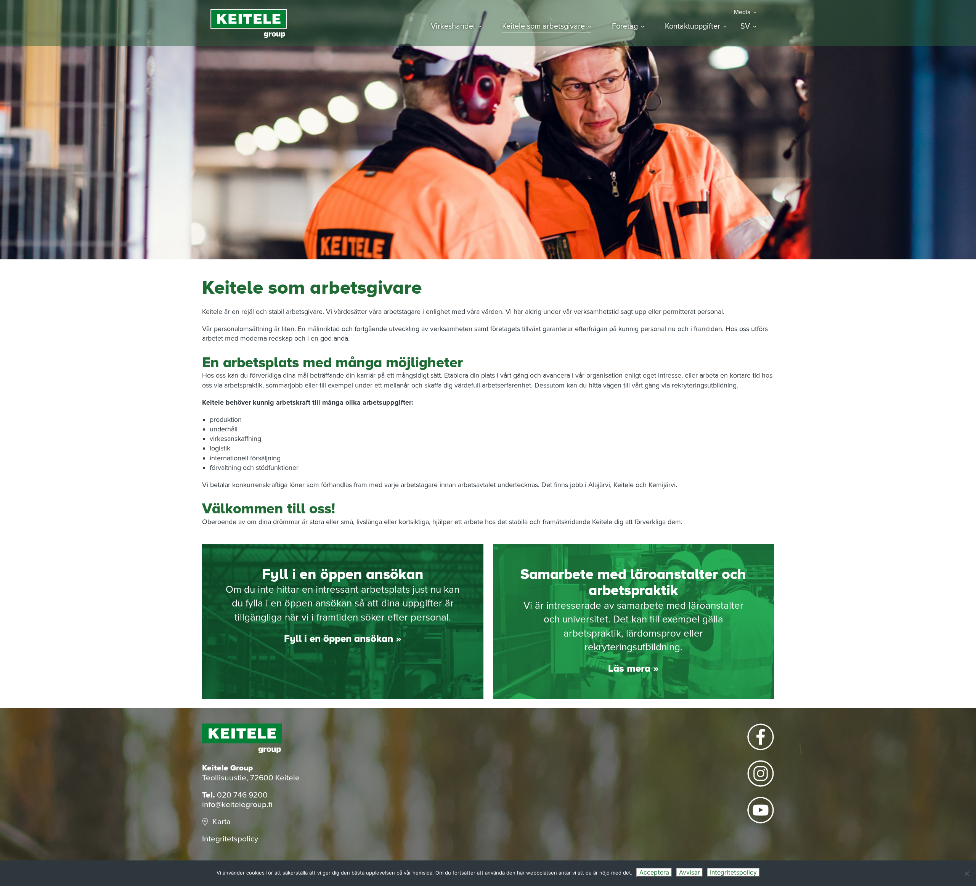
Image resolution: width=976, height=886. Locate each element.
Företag (625, 26)
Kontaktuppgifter (692, 26)
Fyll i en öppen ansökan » (342, 639)
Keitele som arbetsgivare (543, 26)
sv (745, 26)
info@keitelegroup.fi (237, 804)
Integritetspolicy (230, 839)
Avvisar (689, 872)
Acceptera (654, 872)
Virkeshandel (453, 26)
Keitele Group (248, 23)
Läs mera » (633, 668)
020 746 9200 (242, 795)
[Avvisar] (966, 873)
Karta (221, 822)
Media (742, 12)
